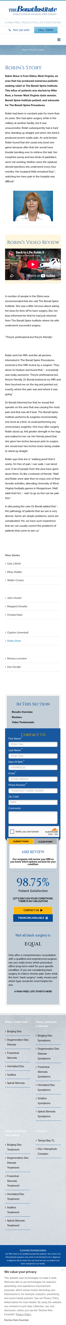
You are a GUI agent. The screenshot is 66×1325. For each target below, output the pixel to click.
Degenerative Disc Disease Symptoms (48, 1053)
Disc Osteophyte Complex (47, 1151)
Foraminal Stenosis (13, 1055)
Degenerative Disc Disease (18, 1042)
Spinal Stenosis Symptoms (46, 1114)
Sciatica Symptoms (44, 1101)
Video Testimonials (23, 722)
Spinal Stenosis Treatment (16, 1223)
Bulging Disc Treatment (14, 1147)
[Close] (62, 1270)
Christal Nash (15, 614)
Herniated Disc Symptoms (46, 1087)
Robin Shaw (14, 640)
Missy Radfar (14, 572)
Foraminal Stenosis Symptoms (44, 1071)
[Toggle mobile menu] (59, 39)
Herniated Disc (15, 1066)
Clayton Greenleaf (17, 632)
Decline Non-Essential (16, 1320)
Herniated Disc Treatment (15, 1197)
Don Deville (14, 666)
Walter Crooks (15, 580)
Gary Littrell (14, 563)
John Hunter (14, 598)
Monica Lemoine (17, 658)
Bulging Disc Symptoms (45, 1038)
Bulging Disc (14, 1031)
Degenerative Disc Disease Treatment (18, 1162)
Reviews (17, 717)
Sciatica (11, 1074)
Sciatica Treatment (13, 1210)
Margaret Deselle (17, 606)
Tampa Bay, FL (46, 1140)
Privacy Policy (23, 1314)
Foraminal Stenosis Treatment (13, 1181)
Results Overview (22, 711)
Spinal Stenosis (16, 1083)
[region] (33, 1296)
